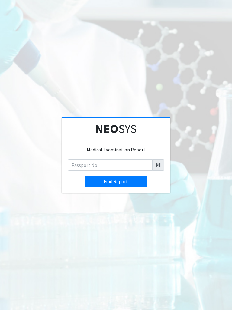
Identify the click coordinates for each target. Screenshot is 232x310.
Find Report (116, 181)
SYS (116, 128)
